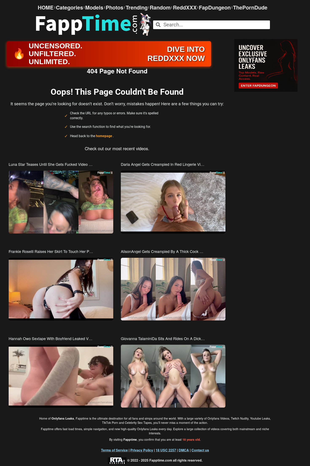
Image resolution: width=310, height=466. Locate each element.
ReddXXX (185, 7)
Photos (114, 7)
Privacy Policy (141, 450)
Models (94, 7)
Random (160, 7)
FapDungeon (215, 7)
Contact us (200, 450)
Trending (137, 7)
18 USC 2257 (166, 450)
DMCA (184, 450)
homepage (104, 136)
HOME (46, 7)
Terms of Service (114, 450)
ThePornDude (250, 7)
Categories (69, 7)
